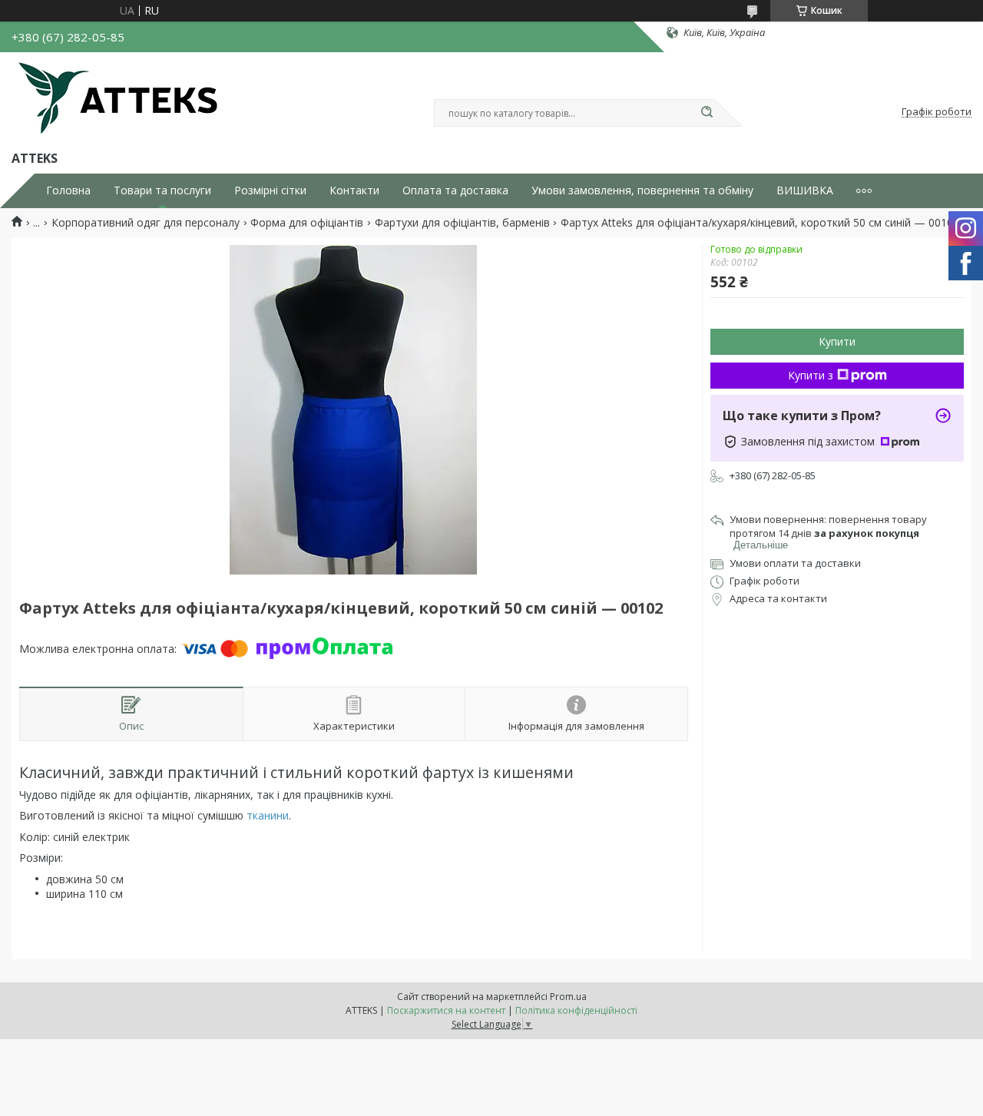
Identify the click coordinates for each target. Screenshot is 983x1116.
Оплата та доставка (455, 190)
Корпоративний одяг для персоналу (145, 223)
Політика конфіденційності (576, 1010)
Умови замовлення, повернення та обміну (642, 190)
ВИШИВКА (804, 190)
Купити (837, 341)
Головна (68, 190)
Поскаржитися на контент (446, 1010)
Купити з (810, 375)
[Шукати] (706, 113)
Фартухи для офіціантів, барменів (462, 223)
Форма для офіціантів (306, 223)
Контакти (354, 190)
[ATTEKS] (118, 98)
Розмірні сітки (270, 190)
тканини (268, 815)
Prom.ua (568, 996)
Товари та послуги (162, 190)
